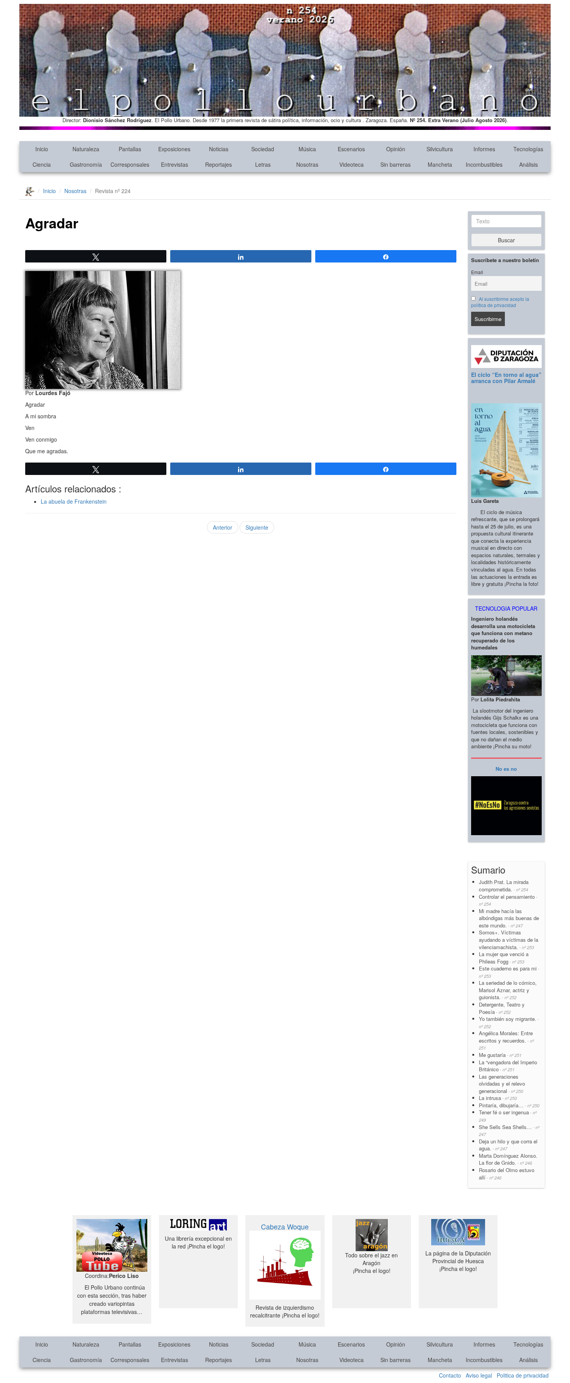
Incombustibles (484, 164)
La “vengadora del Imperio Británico (508, 1065)
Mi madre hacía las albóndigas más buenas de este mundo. (509, 918)
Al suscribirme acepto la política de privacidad (500, 302)
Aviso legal (479, 1375)
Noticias (218, 149)
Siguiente (256, 527)
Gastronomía (86, 164)
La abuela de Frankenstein (74, 501)
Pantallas (130, 149)
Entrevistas (174, 164)
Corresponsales (130, 164)
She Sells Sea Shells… (509, 1130)
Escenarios (351, 149)
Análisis (528, 164)
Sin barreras (395, 164)
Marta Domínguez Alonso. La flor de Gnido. (508, 1159)
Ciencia (42, 164)
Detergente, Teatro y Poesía (502, 1008)
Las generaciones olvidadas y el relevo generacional (502, 1084)
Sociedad (262, 149)
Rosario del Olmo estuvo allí (506, 1173)
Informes (484, 149)
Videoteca (351, 164)
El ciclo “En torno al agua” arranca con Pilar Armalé (506, 377)
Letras (263, 164)
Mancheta (440, 164)
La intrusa (498, 1098)
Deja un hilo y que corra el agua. (508, 1145)
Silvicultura (440, 149)
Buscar (506, 240)
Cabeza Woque (285, 1226)
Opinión (395, 149)
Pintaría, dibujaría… (509, 1105)
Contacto (450, 1375)
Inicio (41, 149)
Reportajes (218, 164)
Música (307, 149)
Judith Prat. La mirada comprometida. (504, 885)
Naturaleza (86, 149)
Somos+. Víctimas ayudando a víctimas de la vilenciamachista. (508, 939)
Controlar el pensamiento (508, 900)
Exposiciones (174, 149)
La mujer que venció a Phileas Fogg (504, 957)
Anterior (222, 527)
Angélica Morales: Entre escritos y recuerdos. (506, 1040)
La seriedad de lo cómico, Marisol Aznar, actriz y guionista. (508, 990)
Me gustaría (500, 1054)
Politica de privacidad (523, 1375)
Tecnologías (528, 149)
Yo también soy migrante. (509, 1022)
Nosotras (307, 164)
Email (477, 272)
